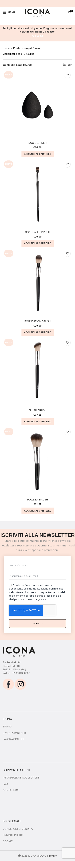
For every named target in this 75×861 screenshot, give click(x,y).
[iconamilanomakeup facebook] (8, 684)
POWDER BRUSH (37, 499)
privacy (53, 855)
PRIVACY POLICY (13, 835)
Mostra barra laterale (19, 64)
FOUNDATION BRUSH (37, 321)
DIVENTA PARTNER (14, 732)
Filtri (69, 64)
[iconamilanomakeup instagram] (20, 684)
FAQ (5, 783)
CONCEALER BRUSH (37, 232)
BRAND (7, 726)
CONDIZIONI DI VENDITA (18, 828)
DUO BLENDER (37, 142)
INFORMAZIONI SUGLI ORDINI (21, 777)
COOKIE (8, 841)
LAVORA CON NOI (13, 739)
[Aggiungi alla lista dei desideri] (67, 75)
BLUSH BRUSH (37, 410)
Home (6, 48)
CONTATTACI (11, 790)
